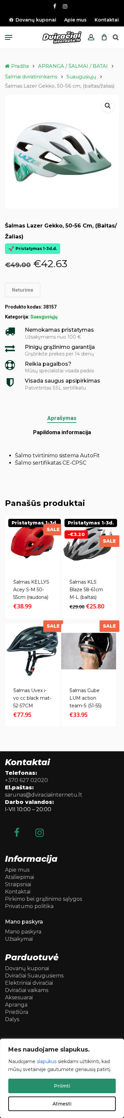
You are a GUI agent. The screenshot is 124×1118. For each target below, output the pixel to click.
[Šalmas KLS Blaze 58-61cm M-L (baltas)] (88, 543)
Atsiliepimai (19, 877)
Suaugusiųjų (81, 77)
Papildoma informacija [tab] (62, 432)
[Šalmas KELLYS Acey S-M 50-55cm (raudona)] (32, 543)
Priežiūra (16, 1012)
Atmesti (62, 1104)
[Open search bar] (115, 37)
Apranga (16, 1005)
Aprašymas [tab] (61, 418)
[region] (62, 1078)
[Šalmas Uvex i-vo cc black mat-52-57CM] (32, 651)
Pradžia (20, 66)
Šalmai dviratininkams (31, 77)
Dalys (12, 1019)
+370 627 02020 (26, 780)
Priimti (62, 1086)
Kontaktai (17, 892)
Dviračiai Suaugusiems (34, 976)
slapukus (47, 1061)
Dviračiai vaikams (26, 990)
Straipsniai (18, 884)
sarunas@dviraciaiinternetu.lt (43, 795)
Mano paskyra (23, 932)
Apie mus (17, 870)
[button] (8, 37)
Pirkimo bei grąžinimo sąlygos (43, 899)
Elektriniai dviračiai (29, 983)
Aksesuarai (19, 997)
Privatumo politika (29, 906)
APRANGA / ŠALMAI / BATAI (73, 66)
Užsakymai (19, 939)
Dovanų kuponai (27, 968)
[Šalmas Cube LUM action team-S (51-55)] (88, 651)
